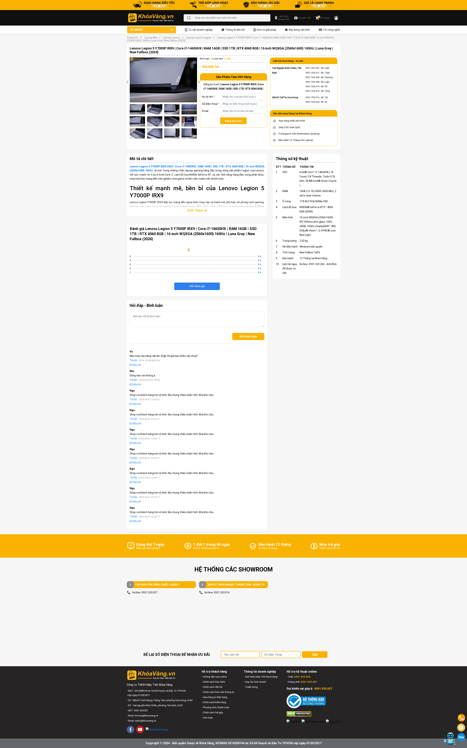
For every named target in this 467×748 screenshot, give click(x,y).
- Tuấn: (298, 676)
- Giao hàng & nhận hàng (214, 697)
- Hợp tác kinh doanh (255, 681)
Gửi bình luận (248, 336)
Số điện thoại (210, 103)
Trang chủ (132, 37)
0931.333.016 (221, 592)
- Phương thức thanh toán (215, 707)
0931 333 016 (312, 97)
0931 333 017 (312, 73)
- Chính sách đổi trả (212, 687)
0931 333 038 (312, 82)
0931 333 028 (312, 77)
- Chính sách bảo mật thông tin (218, 692)
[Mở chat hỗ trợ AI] (449, 738)
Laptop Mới (150, 37)
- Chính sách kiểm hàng (214, 702)
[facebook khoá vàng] (130, 729)
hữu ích (136, 364)
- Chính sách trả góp (212, 712)
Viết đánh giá (197, 286)
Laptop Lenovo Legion (198, 37)
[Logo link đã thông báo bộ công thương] (306, 700)
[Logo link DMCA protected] (299, 713)
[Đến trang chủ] (156, 18)
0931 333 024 (312, 102)
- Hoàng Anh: (302, 681)
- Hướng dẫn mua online (214, 676)
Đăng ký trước (233, 121)
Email (205, 111)
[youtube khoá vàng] (140, 729)
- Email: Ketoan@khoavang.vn (142, 715)
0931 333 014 (312, 86)
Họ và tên (208, 96)
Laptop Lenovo (171, 37)
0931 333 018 (312, 91)
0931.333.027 (149, 592)
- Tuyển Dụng (251, 687)
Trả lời (133, 360)
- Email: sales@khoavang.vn (141, 720)
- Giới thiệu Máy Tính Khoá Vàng (260, 676)
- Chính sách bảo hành (213, 681)
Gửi (314, 655)
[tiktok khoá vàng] (157, 729)
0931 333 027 (312, 68)
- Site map (207, 717)
